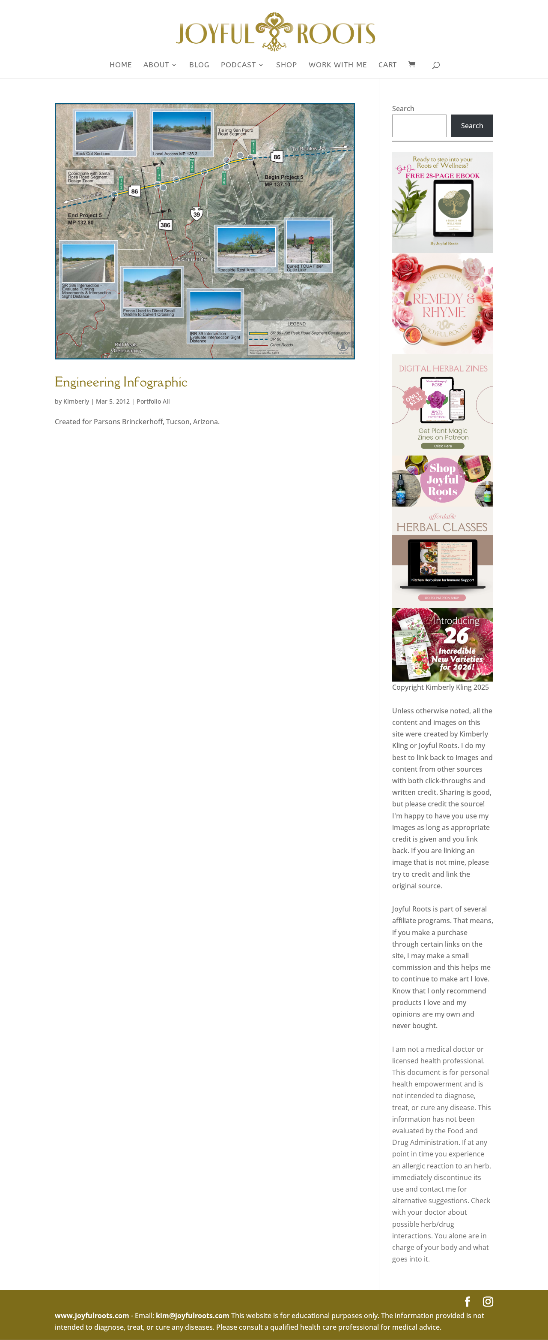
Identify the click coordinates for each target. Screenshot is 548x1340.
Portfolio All (153, 401)
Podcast (238, 65)
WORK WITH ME (338, 65)
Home (121, 65)
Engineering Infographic (121, 381)
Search (403, 108)
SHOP (286, 65)
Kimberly (76, 401)
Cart (387, 65)
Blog (199, 65)
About (156, 65)
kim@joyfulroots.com (192, 1315)
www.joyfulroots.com (92, 1315)
